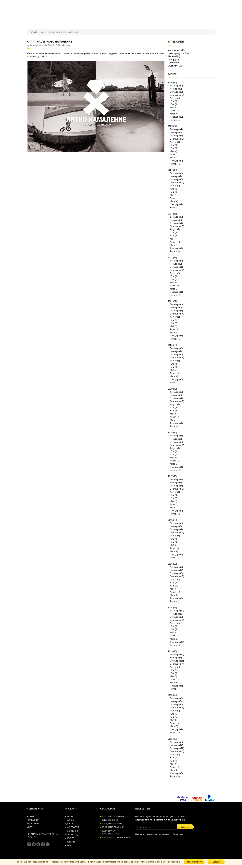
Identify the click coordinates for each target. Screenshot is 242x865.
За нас (32, 816)
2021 (170, 301)
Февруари (175, 117)
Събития (172, 66)
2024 (170, 170)
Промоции (173, 62)
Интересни (173, 50)
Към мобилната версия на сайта (43, 835)
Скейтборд (72, 831)
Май (172, 107)
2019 (170, 389)
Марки (171, 56)
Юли (172, 101)
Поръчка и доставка (112, 816)
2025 (170, 126)
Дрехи (70, 823)
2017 (170, 476)
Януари (173, 120)
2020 (170, 345)
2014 (170, 607)
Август (173, 98)
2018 (170, 432)
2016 (170, 520)
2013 (170, 651)
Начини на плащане (112, 827)
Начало (33, 32)
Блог (43, 32)
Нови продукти (176, 53)
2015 (170, 564)
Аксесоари (73, 827)
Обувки (71, 820)
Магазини (33, 820)
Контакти (33, 823)
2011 (170, 739)
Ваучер (70, 838)
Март (172, 113)
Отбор (171, 59)
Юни (172, 104)
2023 (170, 214)
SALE (69, 845)
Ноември (174, 89)
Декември (175, 85)
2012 (170, 695)
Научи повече (194, 862)
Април (173, 110)
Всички (71, 842)
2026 (170, 82)
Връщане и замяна (111, 823)
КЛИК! (45, 56)
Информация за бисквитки (116, 837)
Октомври (175, 92)
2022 (170, 257)
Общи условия (109, 820)
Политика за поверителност (110, 832)
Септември (175, 95)
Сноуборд (72, 834)
